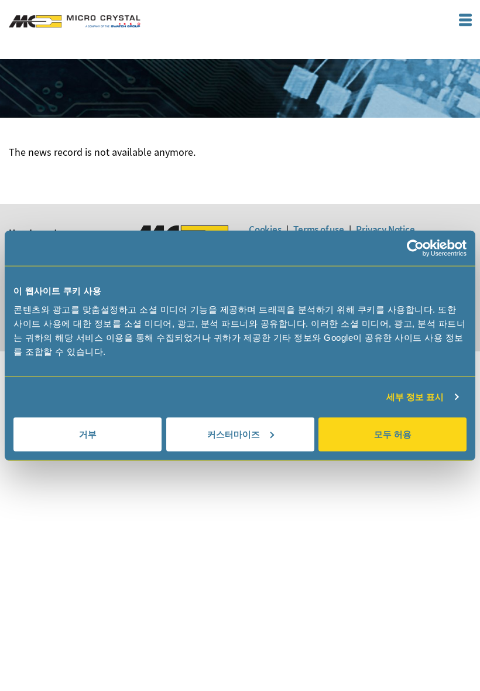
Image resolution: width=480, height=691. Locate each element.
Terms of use (318, 229)
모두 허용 (393, 434)
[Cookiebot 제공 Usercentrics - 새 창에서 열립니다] (415, 248)
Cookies (265, 229)
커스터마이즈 (233, 434)
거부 (88, 434)
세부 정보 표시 (415, 397)
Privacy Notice (385, 229)
